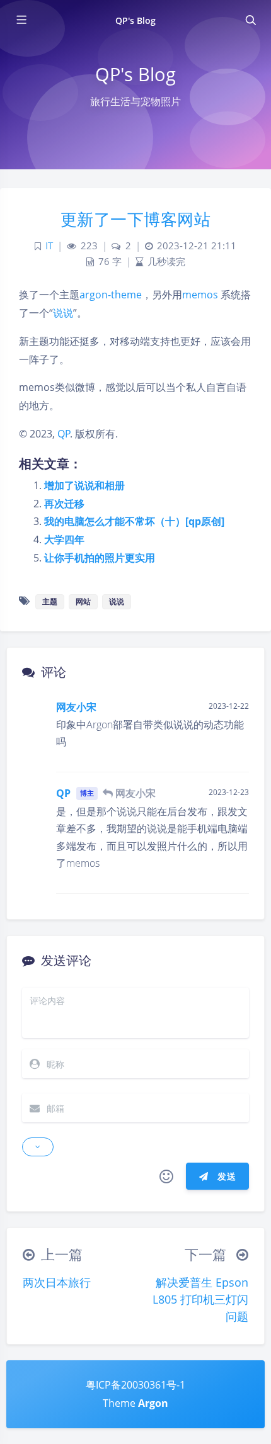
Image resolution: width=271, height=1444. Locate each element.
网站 (83, 601)
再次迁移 (64, 503)
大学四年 (64, 539)
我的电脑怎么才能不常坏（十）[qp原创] (134, 521)
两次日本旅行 (57, 1282)
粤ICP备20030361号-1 (135, 1385)
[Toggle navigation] (250, 20)
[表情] (166, 1176)
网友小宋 (76, 707)
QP (64, 434)
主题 (49, 601)
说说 (63, 313)
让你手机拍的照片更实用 (99, 558)
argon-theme (110, 295)
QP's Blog (135, 20)
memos (200, 295)
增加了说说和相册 (84, 485)
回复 (231, 753)
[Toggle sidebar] (20, 20)
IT (49, 246)
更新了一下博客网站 (136, 219)
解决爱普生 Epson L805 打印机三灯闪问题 (200, 1299)
